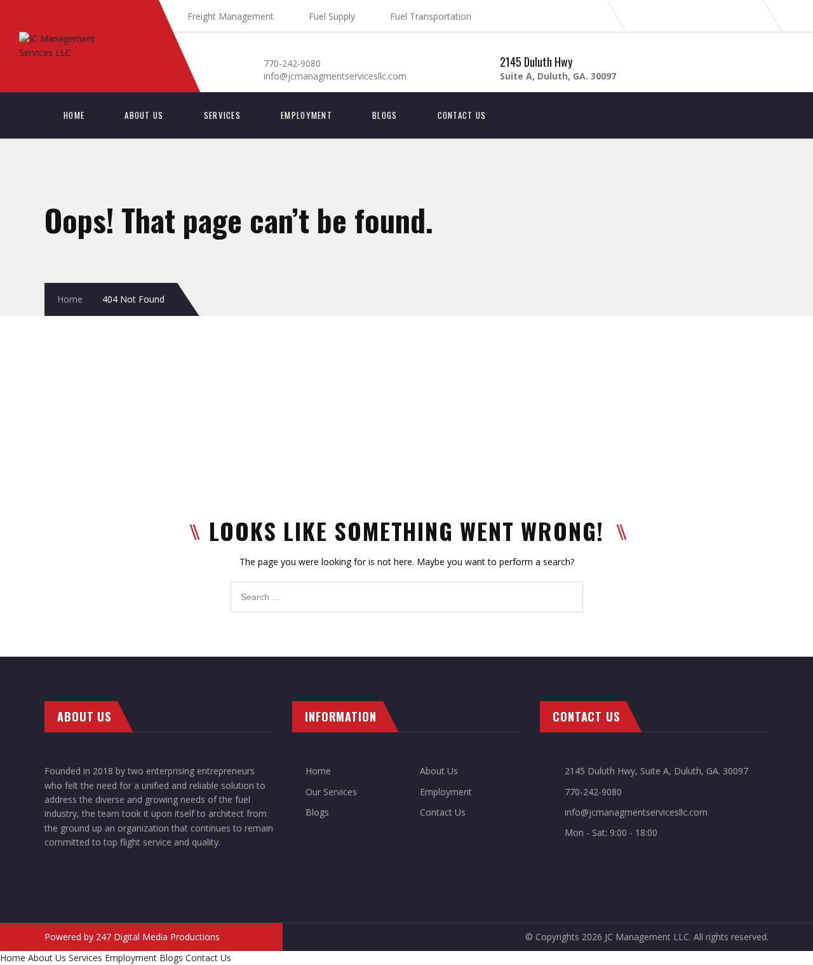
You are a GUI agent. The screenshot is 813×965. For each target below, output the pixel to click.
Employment (306, 115)
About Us (143, 115)
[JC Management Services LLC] (82, 38)
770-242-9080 (292, 63)
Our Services (331, 792)
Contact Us (462, 115)
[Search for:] (407, 588)
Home (74, 115)
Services (222, 115)
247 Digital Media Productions (158, 937)
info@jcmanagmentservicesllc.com (335, 76)
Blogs (385, 115)
